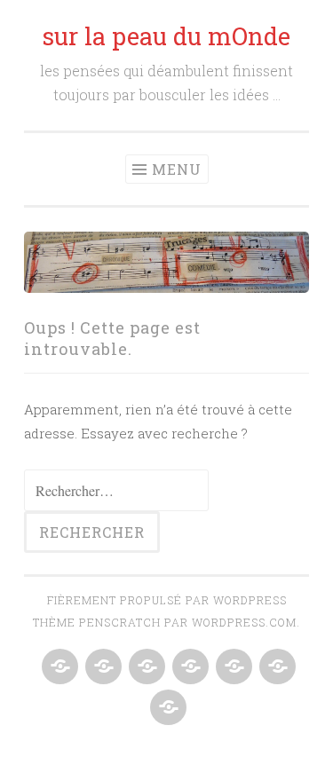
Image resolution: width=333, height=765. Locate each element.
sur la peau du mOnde (166, 35)
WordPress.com (244, 622)
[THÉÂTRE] (58, 667)
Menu (177, 169)
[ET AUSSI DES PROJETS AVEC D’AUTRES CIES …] (166, 708)
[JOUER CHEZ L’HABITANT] (232, 667)
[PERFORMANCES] (189, 667)
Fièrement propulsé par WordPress (167, 600)
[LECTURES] (145, 667)
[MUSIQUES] (102, 667)
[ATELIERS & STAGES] (276, 667)
